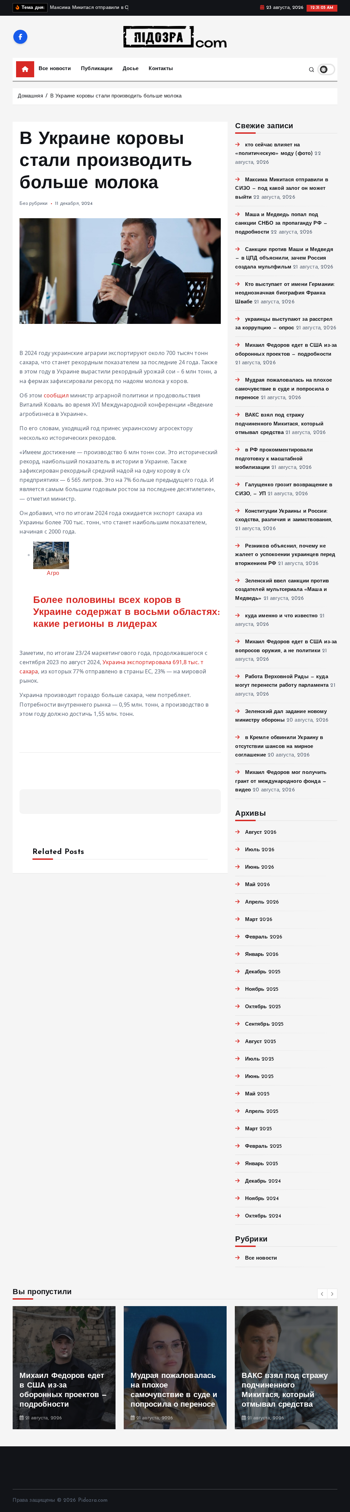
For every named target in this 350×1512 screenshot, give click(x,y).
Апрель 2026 (262, 902)
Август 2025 (260, 1041)
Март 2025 (258, 1129)
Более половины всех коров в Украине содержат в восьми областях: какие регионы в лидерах (126, 612)
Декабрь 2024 (263, 1181)
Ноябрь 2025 (262, 989)
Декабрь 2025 (263, 972)
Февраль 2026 (263, 937)
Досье (130, 68)
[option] (64, 1367)
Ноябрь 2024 (262, 1198)
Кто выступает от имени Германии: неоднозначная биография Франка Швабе (285, 293)
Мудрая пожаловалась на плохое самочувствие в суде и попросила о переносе (283, 389)
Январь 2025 (261, 1164)
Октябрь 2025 (263, 1007)
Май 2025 (257, 1094)
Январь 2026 (262, 954)
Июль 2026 (259, 850)
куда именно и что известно (281, 616)
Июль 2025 (259, 1059)
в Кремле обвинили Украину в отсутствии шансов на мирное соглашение (279, 746)
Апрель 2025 (262, 1111)
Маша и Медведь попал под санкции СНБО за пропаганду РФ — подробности (281, 223)
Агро (53, 573)
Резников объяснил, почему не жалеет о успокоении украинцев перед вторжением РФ (285, 555)
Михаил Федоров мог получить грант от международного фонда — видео (280, 781)
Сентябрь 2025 (264, 1024)
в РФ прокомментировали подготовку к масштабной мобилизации (273, 459)
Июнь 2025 (259, 1076)
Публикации (96, 68)
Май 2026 (257, 885)
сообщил (56, 395)
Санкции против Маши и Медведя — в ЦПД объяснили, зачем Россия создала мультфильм (284, 258)
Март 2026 (258, 919)
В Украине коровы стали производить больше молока (115, 96)
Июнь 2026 (259, 867)
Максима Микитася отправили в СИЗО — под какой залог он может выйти (281, 189)
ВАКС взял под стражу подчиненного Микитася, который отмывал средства (279, 424)
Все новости (55, 68)
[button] (322, 1294)
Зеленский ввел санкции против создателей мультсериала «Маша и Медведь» (282, 590)
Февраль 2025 (263, 1146)
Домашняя (30, 96)
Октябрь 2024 (263, 1216)
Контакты (161, 68)
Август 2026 (261, 832)
